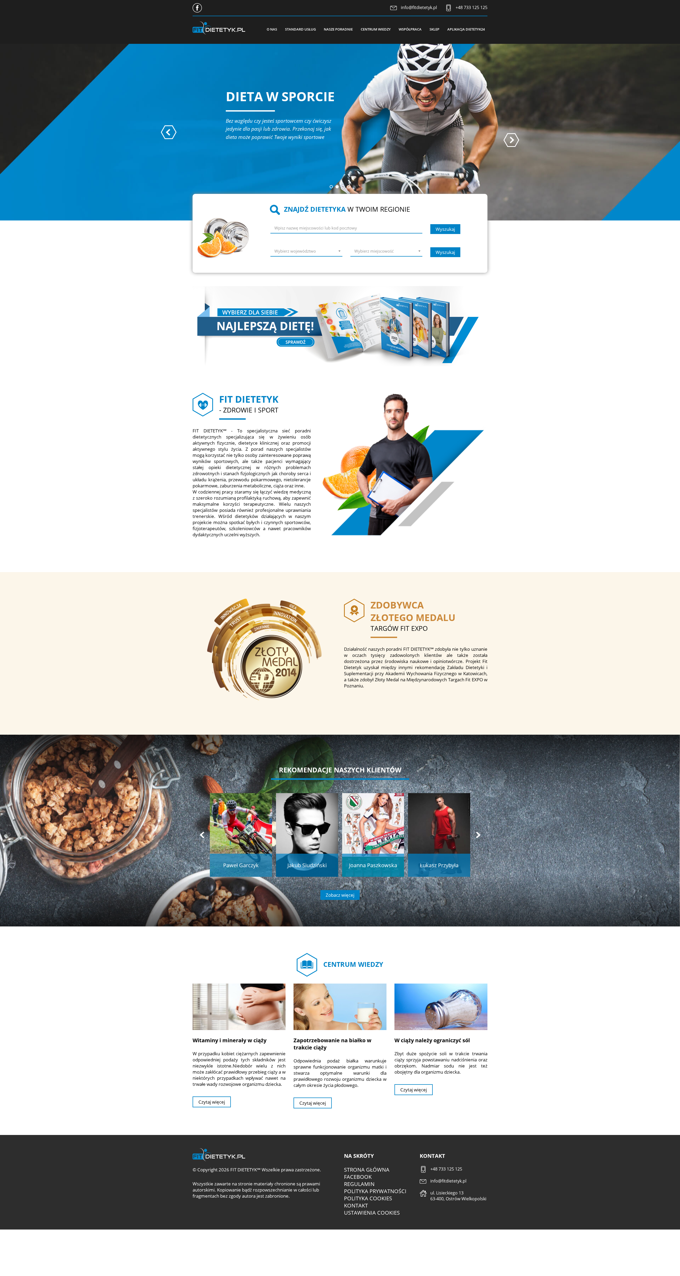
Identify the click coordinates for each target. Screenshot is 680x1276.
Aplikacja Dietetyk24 (466, 29)
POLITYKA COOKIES (368, 1198)
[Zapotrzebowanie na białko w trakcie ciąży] (340, 1006)
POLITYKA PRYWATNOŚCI (375, 1191)
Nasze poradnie (338, 29)
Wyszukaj (445, 229)
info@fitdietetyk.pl (419, 7)
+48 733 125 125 (471, 7)
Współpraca (410, 29)
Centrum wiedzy (376, 29)
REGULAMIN (359, 1184)
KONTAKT (356, 1205)
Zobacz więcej (340, 895)
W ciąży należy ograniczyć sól (432, 1040)
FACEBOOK (358, 1176)
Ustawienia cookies (372, 1212)
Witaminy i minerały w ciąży (229, 1040)
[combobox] (306, 252)
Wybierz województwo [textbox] (295, 251)
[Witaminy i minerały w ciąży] (239, 1006)
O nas (272, 29)
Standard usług (300, 29)
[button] (331, 186)
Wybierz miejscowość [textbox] (374, 251)
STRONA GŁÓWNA (366, 1169)
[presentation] (169, 132)
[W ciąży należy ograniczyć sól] (440, 1006)
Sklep (434, 29)
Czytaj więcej (211, 1102)
